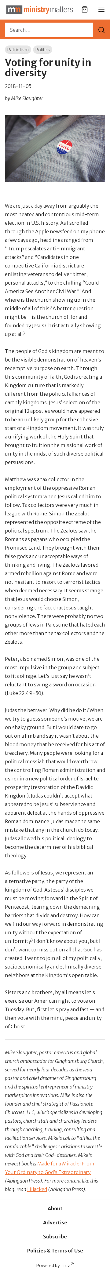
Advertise (55, 1222)
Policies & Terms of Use (55, 1251)
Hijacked (37, 1189)
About (55, 1208)
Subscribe (55, 1237)
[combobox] (49, 30)
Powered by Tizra (55, 1265)
